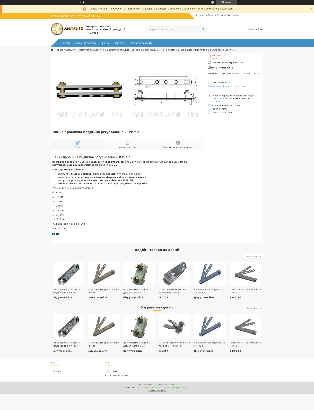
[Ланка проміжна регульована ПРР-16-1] (210, 274)
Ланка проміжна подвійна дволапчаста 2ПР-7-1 (136, 291)
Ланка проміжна (170, 49)
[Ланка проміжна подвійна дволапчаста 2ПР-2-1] (175, 274)
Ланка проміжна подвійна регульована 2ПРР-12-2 (66, 291)
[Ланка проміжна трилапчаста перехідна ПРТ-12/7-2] (175, 326)
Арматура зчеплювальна (145, 49)
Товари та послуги (85, 43)
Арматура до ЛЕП (88, 49)
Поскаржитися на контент (149, 387)
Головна (65, 43)
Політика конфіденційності (177, 387)
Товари (57, 370)
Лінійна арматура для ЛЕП (114, 49)
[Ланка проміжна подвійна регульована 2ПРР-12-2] (68, 274)
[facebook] (53, 234)
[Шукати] (203, 29)
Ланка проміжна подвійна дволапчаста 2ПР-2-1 (172, 291)
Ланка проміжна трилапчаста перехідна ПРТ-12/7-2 (174, 344)
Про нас (105, 43)
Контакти (119, 43)
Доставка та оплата (141, 43)
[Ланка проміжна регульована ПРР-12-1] (246, 274)
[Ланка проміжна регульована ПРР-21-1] (104, 274)
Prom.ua (173, 384)
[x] (57, 234)
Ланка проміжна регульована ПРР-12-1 (245, 344)
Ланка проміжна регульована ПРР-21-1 (103, 344)
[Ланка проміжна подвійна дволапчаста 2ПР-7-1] (139, 274)
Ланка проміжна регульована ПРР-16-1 (209, 344)
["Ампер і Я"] (67, 29)
